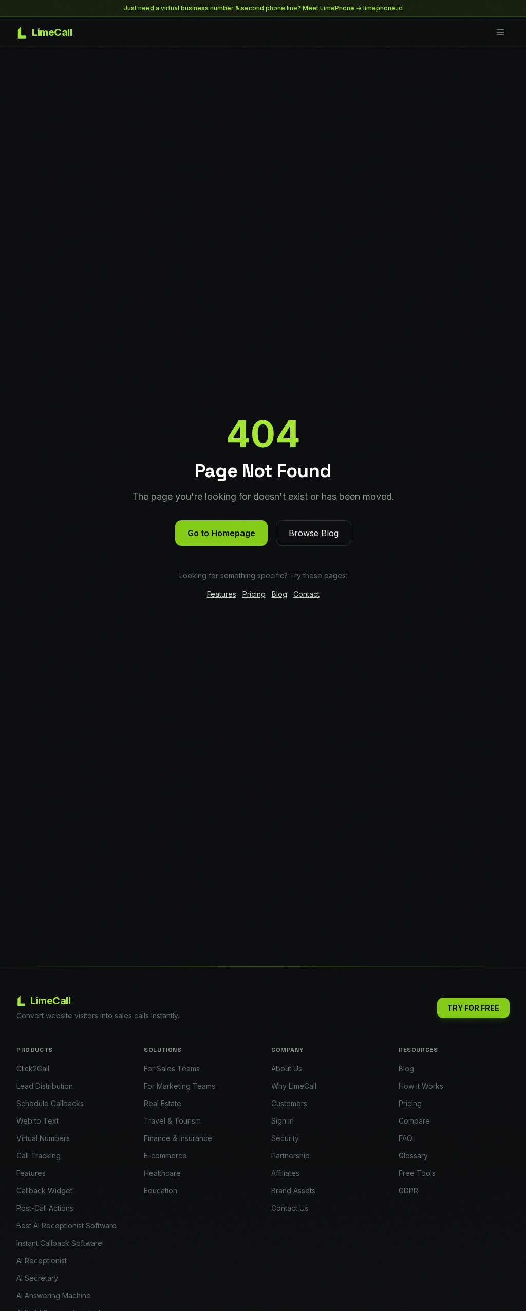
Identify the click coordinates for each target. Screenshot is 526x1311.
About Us (286, 1068)
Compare (414, 1120)
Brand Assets (293, 1190)
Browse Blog (314, 533)
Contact (306, 594)
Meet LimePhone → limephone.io (353, 8)
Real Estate (162, 1103)
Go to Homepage (221, 533)
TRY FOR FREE (473, 1007)
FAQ (405, 1138)
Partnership (290, 1155)
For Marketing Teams (179, 1085)
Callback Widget (44, 1190)
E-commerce (165, 1155)
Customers (289, 1103)
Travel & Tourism (172, 1120)
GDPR (408, 1190)
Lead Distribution (44, 1085)
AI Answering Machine (53, 1295)
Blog (279, 594)
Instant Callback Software (59, 1243)
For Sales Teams (172, 1068)
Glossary (413, 1155)
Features (221, 594)
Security (285, 1138)
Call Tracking (38, 1155)
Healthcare (162, 1173)
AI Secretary (37, 1278)
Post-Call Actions (44, 1208)
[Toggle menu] (500, 32)
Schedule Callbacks (50, 1103)
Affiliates (285, 1173)
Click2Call (32, 1068)
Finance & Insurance (178, 1138)
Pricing (254, 594)
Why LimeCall (293, 1085)
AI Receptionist (41, 1260)
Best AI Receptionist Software (66, 1225)
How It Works (421, 1085)
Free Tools (417, 1173)
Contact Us (289, 1208)
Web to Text (37, 1120)
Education (160, 1190)
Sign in (282, 1120)
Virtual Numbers (43, 1138)
